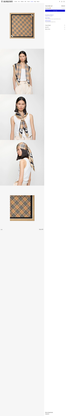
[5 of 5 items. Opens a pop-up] (22, 208)
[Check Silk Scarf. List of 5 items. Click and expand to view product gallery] (22, 117)
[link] (49, 412)
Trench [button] (28, 1)
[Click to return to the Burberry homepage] (8, 2)
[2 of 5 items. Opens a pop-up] (22, 71)
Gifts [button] (25, 1)
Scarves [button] (32, 1)
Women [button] (15, 1)
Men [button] (19, 1)
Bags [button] (35, 1)
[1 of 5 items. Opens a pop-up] (22, 26)
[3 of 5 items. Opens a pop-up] (22, 117)
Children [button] (22, 1)
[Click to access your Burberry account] (61, 1)
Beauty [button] (38, 1)
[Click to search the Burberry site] (59, 1)
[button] (41, 229)
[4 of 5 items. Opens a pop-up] (22, 163)
